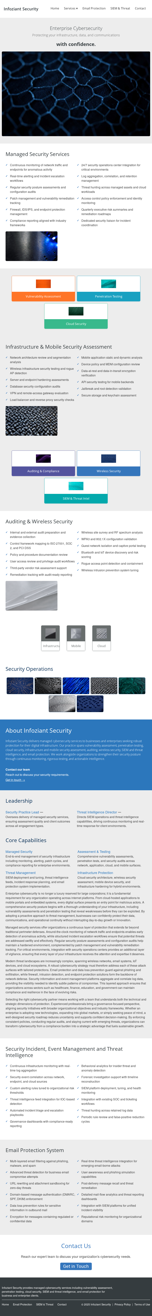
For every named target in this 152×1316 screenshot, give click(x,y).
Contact (140, 8)
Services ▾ (71, 8)
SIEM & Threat (120, 8)
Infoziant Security (21, 9)
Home (55, 8)
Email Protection (94, 8)
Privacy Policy (123, 1304)
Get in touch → (15, 780)
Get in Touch (76, 1266)
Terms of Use (142, 1304)
